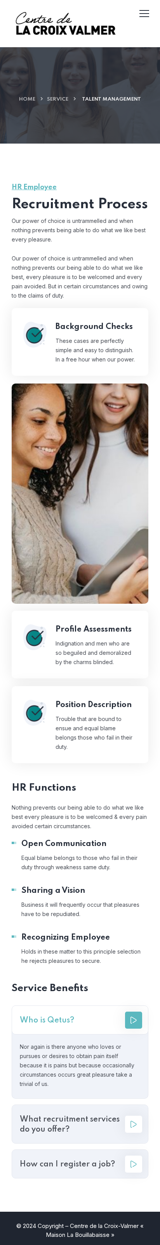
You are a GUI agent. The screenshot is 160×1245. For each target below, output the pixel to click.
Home (27, 99)
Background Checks (94, 327)
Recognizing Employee (65, 938)
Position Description (94, 705)
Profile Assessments (94, 630)
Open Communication (63, 844)
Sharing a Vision (53, 891)
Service (57, 99)
